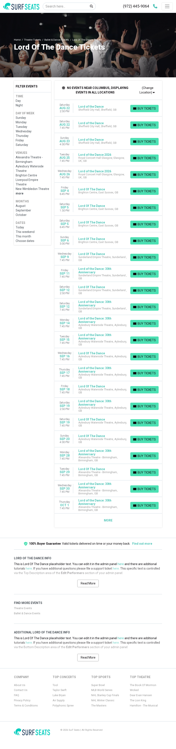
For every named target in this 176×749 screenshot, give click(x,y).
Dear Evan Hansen (141, 695)
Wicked (134, 690)
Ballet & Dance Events (27, 613)
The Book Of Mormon (143, 685)
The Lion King (138, 700)
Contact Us (20, 690)
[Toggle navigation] (167, 6)
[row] (108, 108)
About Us (19, 685)
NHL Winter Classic (102, 700)
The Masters (98, 705)
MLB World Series (101, 690)
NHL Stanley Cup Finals (105, 695)
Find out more (142, 543)
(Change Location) (146, 90)
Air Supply (59, 700)
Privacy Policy (22, 700)
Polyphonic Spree (63, 705)
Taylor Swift (60, 690)
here (121, 564)
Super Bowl (98, 685)
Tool (55, 685)
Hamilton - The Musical (144, 705)
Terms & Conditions (26, 705)
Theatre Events (23, 608)
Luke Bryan (59, 695)
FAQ (16, 695)
